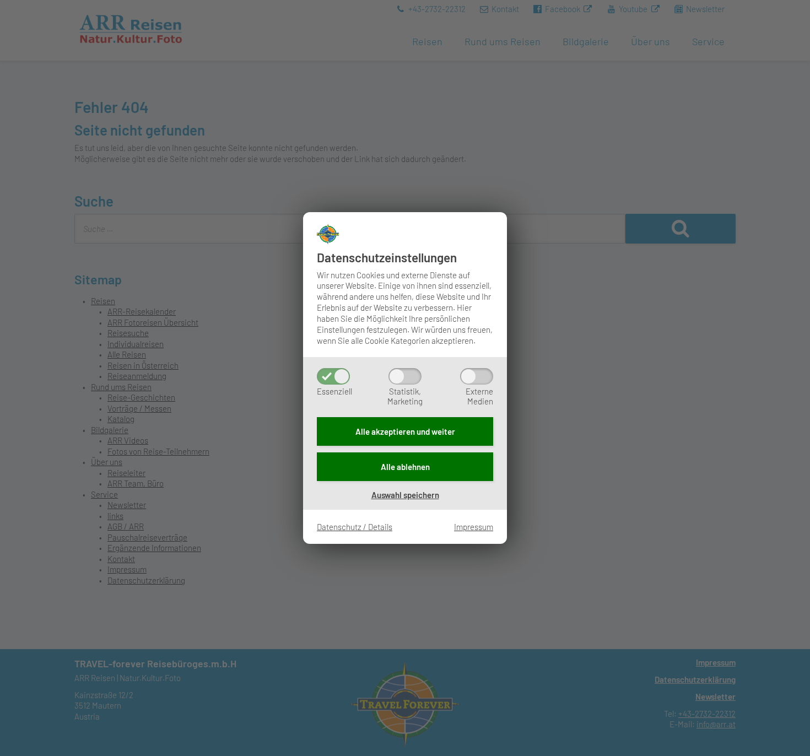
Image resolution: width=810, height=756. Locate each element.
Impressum (473, 527)
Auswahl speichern (405, 495)
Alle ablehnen (405, 467)
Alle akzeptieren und (405, 431)
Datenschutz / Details (354, 527)
